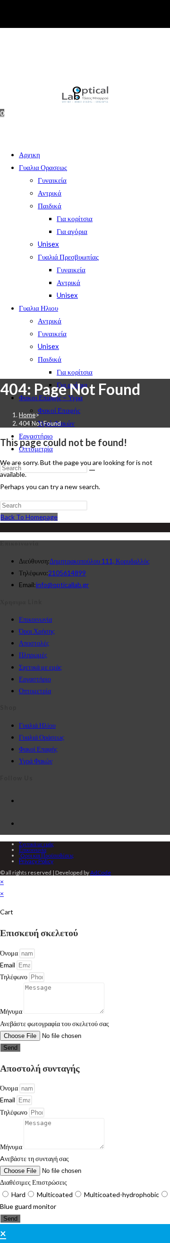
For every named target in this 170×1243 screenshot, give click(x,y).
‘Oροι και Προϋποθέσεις (46, 855)
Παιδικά (49, 205)
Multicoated (55, 1194)
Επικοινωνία (35, 619)
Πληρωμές (33, 655)
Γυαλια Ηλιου (38, 308)
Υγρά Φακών (35, 761)
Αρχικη (29, 154)
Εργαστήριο (35, 679)
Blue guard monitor (28, 1206)
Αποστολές (34, 643)
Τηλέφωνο (14, 977)
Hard (18, 1194)
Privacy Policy (36, 861)
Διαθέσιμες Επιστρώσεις (33, 1182)
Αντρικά (49, 192)
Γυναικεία (52, 180)
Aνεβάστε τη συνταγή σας (34, 1158)
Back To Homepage (29, 517)
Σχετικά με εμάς (40, 667)
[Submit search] (92, 470)
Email (8, 965)
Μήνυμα (12, 1011)
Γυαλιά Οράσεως (41, 737)
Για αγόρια (72, 231)
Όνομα (9, 953)
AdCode (100, 872)
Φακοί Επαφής (59, 410)
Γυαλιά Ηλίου (37, 725)
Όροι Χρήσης (37, 631)
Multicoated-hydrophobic (121, 1194)
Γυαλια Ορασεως (43, 167)
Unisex (48, 244)
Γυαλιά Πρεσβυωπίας (68, 256)
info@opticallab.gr (62, 585)
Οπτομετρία (35, 691)
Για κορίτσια (75, 218)
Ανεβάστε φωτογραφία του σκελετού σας (54, 1023)
